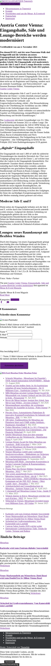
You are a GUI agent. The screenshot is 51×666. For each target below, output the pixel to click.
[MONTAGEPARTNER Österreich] (16, 1)
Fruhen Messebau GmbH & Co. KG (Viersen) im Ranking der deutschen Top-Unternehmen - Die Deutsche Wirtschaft (26, 429)
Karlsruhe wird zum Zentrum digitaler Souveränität (27, 514)
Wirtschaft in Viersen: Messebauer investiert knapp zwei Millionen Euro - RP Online (27, 502)
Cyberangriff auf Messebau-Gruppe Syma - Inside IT (28, 491)
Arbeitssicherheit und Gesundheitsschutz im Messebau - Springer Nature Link (24, 487)
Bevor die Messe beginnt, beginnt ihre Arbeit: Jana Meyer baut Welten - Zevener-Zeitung (27, 401)
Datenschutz (10, 16)
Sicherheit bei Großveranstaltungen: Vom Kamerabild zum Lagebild (23, 522)
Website (3, 337)
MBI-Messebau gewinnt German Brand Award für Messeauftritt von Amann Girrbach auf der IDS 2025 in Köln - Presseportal (28, 395)
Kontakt (8, 11)
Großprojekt (9, 120)
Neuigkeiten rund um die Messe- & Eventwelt (25, 13)
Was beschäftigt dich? (9, 351)
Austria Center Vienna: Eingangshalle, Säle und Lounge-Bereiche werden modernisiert (24, 284)
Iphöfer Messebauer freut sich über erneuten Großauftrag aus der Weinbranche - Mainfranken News (26, 437)
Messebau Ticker (30, 373)
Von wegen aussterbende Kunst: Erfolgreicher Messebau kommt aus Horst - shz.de (25, 475)
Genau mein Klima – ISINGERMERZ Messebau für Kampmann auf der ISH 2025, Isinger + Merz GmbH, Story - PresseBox (28, 481)
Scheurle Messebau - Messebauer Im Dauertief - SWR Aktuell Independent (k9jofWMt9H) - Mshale (27, 379)
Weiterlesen (5, 566)
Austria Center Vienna (9, 89)
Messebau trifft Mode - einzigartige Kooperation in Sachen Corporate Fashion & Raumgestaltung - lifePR (27, 464)
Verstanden (9, 662)
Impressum (10, 18)
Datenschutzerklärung (9, 665)
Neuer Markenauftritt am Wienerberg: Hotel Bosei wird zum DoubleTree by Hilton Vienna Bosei (26, 517)
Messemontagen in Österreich (18, 8)
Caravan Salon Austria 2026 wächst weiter (23, 526)
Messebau (15, 299)
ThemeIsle (25, 647)
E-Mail (4, 334)
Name (3, 332)
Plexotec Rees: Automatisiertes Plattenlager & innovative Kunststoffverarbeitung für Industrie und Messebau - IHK (27, 415)
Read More (5, 295)
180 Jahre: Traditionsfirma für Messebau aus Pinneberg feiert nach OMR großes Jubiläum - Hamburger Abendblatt (25, 422)
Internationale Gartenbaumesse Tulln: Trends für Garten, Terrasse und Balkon (26, 529)
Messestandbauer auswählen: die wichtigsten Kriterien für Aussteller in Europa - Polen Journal (26, 406)
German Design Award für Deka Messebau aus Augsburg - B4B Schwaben (25, 443)
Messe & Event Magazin (10, 288)
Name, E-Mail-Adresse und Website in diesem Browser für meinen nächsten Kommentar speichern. (25, 357)
